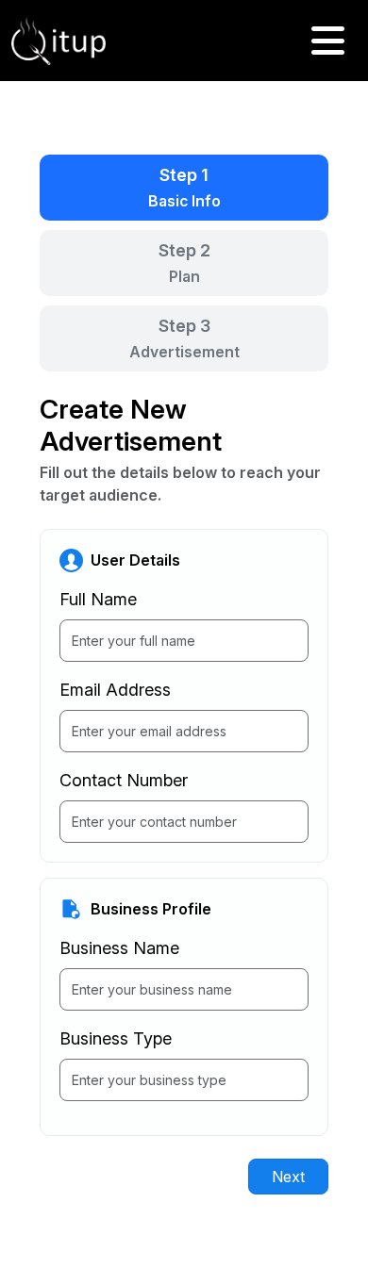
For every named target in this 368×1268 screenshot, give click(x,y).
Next (288, 1176)
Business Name (119, 948)
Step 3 (184, 338)
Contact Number (123, 780)
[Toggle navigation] (328, 40)
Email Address (115, 690)
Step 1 (184, 187)
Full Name (98, 599)
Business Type (115, 1038)
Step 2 (184, 263)
